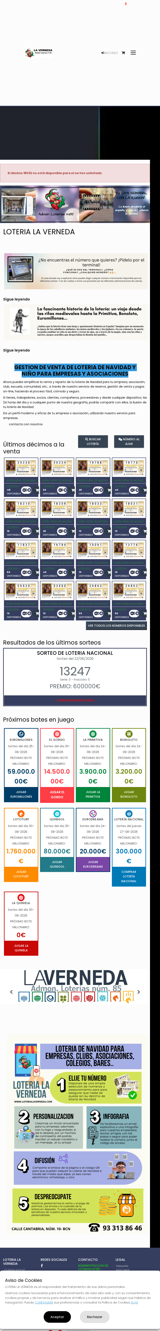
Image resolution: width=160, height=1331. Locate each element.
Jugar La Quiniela (21, 948)
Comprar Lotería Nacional (128, 876)
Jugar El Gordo (57, 794)
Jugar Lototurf (21, 874)
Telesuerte (122, 1266)
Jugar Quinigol (57, 864)
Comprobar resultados (75, 700)
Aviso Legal (122, 1270)
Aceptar (57, 1317)
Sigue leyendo (16, 299)
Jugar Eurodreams (93, 864)
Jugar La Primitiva (93, 794)
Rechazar (94, 1317)
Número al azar (131, 441)
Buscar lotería (94, 441)
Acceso (111, 53)
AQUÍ (134, 1302)
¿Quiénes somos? (14, 1270)
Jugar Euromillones (21, 794)
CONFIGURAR (44, 1302)
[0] (125, 53)
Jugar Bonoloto (129, 794)
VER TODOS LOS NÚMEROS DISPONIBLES (116, 626)
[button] (11, 209)
